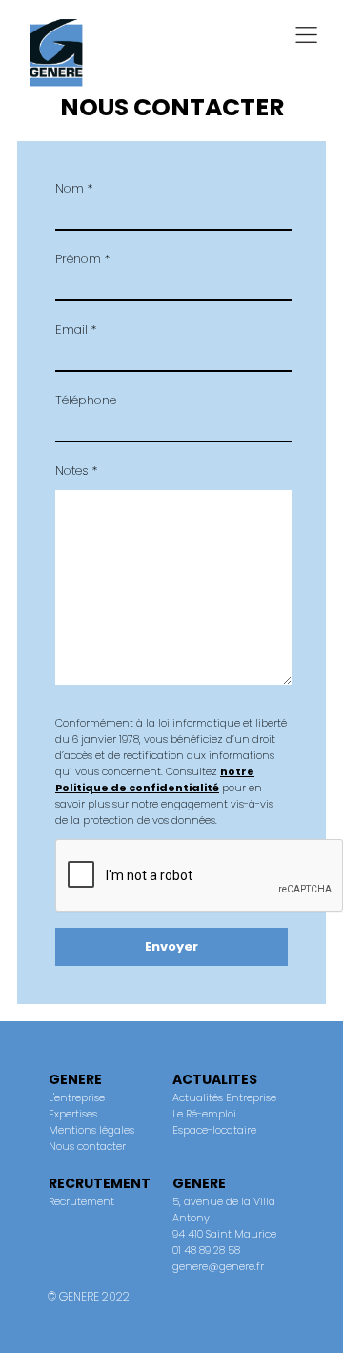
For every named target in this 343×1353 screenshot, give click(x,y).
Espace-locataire (214, 1130)
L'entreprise (77, 1097)
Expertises (73, 1113)
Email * (75, 329)
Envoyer (171, 946)
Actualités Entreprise (224, 1097)
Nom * (73, 188)
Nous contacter (87, 1146)
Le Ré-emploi (204, 1113)
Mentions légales (91, 1130)
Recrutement (81, 1201)
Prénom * (82, 259)
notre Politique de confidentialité (154, 779)
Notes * (76, 470)
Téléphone (85, 400)
